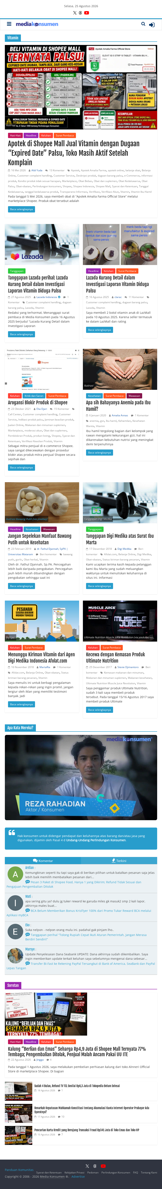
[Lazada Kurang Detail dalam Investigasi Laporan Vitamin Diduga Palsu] (120, 244)
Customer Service (64, 175)
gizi (102, 421)
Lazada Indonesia (46, 297)
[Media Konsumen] (37, 24)
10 (62, 1116)
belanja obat (133, 170)
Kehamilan (124, 421)
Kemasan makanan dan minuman (123, 672)
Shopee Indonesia (83, 186)
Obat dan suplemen (105, 181)
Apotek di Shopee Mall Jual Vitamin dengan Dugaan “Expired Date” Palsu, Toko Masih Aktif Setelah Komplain (74, 153)
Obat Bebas (85, 181)
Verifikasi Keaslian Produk (37, 441)
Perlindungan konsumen (46, 186)
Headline (31, 135)
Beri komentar (48, 554)
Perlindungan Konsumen (115, 1172)
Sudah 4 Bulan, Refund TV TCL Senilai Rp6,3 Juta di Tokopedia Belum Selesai (77, 1086)
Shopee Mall (103, 186)
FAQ (135, 1172)
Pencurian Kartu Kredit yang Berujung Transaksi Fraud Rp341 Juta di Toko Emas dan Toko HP (86, 1130)
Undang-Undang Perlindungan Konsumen (96, 840)
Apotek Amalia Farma (93, 170)
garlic (19, 559)
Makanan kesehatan (140, 678)
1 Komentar (141, 415)
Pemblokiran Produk (20, 436)
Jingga (40, 1059)
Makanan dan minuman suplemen (45, 425)
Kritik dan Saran (34, 396)
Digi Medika (124, 549)
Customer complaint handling (34, 175)
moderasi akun (33, 430)
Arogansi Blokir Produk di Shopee (38, 402)
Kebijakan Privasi (74, 1172)
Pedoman (93, 1172)
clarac (118, 297)
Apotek (75, 170)
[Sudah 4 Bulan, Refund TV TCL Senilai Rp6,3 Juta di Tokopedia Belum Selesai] (18, 1084)
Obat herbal (31, 559)
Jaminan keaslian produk (59, 419)
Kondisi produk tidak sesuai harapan (39, 181)
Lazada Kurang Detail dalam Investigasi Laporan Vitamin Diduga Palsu (117, 284)
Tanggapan (16, 271)
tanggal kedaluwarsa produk (41, 192)
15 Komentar (61, 409)
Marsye (30, 949)
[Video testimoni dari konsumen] (81, 777)
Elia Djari (41, 409)
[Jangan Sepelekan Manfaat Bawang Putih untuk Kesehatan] (42, 502)
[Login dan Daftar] (152, 24)
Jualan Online (15, 425)
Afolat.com (110, 554)
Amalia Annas (120, 415)
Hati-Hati (15, 135)
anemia (94, 421)
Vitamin (124, 192)
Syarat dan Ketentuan (124, 186)
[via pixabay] (39, 519)
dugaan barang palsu (110, 175)
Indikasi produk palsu (30, 419)
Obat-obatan (23, 186)
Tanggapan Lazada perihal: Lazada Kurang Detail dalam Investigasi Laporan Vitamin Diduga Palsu (38, 284)
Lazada (29, 308)
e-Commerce (132, 175)
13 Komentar (57, 170)
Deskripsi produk (86, 175)
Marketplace (69, 181)
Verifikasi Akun (110, 192)
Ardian (29, 868)
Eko (27, 925)
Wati (28, 896)
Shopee (67, 186)
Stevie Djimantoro (128, 667)
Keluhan (46, 135)
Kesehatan (94, 396)
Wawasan (134, 396)
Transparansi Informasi (73, 192)
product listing (41, 436)
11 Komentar (136, 297)
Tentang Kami (149, 1172)
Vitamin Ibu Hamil (141, 192)
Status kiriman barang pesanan (121, 559)
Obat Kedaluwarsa (129, 181)
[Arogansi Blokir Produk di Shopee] (42, 369)
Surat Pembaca (65, 135)
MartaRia (44, 667)
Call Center (14, 414)
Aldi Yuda (36, 170)
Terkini (121, 861)
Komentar (46, 861)
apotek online (116, 170)
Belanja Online (126, 554)
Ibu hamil (111, 421)
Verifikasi (94, 192)
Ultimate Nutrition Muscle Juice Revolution (110, 683)
